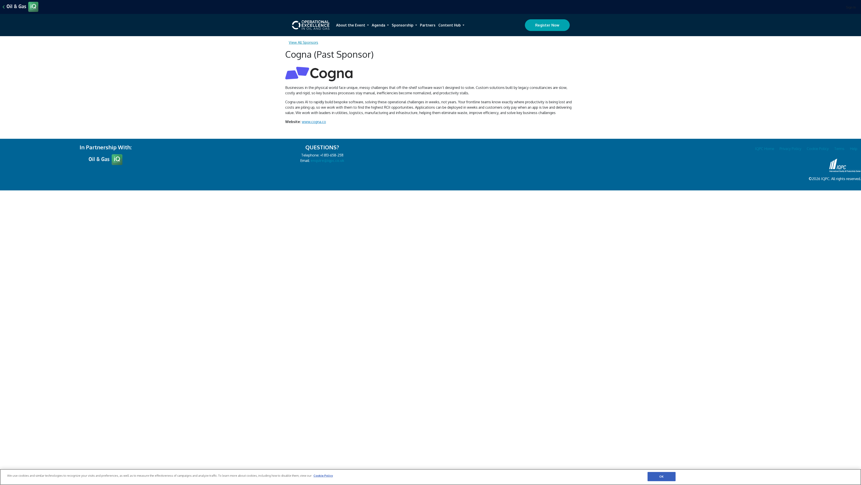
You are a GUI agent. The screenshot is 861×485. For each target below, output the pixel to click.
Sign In (851, 7)
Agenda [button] (379, 25)
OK (661, 476)
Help (853, 148)
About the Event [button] (351, 25)
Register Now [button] (547, 25)
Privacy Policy (790, 148)
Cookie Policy (818, 148)
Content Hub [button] (450, 25)
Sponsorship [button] (403, 25)
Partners (427, 25)
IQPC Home (764, 148)
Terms (839, 148)
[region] (430, 477)
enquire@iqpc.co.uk (327, 160)
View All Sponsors (303, 42)
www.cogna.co (314, 121)
